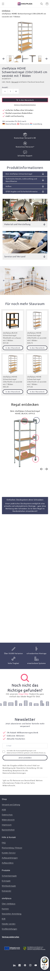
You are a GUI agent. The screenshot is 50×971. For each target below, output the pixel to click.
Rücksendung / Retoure (12, 848)
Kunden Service (8, 853)
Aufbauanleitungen (10, 858)
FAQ (4, 843)
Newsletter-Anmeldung (11, 914)
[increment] (16, 91)
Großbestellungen (9, 929)
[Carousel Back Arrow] (3, 58)
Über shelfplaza (8, 904)
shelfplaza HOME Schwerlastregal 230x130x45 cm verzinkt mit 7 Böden (24, 15)
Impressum (7, 825)
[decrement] (5, 91)
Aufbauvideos (7, 863)
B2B (3, 919)
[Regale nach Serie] (25, 678)
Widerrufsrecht (8, 820)
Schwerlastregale (9, 876)
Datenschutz (7, 815)
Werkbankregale (9, 886)
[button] (3, 3)
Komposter (6, 891)
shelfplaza (6, 11)
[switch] (44, 967)
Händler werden (8, 924)
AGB (4, 810)
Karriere (5, 909)
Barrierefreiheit (8, 830)
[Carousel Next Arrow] (46, 58)
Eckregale (6, 881)
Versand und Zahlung (11, 805)
